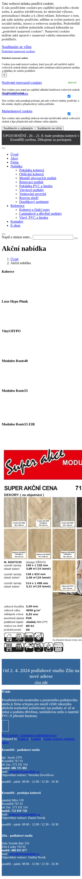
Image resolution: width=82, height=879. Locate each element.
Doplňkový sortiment (34, 202)
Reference (17, 206)
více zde (41, 682)
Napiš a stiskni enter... (17, 237)
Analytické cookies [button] (15, 93)
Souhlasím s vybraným (18, 128)
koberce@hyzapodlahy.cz (24, 814)
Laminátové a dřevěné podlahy (40, 213)
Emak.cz (23, 739)
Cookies (36, 739)
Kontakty (16, 221)
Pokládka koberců (31, 170)
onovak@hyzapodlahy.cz (24, 854)
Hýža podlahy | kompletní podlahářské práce (29, 735)
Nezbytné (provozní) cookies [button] (22, 82)
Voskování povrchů (32, 194)
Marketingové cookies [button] (17, 111)
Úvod (14, 154)
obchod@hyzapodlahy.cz (24, 771)
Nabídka (16, 166)
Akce (14, 158)
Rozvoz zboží (28, 198)
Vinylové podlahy (31, 190)
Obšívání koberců (31, 174)
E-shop (15, 225)
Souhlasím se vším (49, 128)
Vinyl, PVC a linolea (33, 217)
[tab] (41, 83)
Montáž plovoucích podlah (37, 178)
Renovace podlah (31, 182)
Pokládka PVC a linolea (35, 186)
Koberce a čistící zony (34, 210)
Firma (14, 162)
